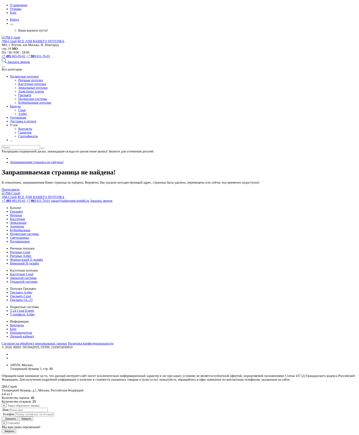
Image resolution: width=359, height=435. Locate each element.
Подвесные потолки (24, 76)
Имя (5, 410)
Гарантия (24, 132)
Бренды (15, 106)
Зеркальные (18, 222)
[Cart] (11, 24)
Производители (21, 332)
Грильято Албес (21, 292)
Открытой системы (23, 281)
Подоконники (20, 241)
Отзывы (15, 9)
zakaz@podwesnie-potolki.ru (70, 200)
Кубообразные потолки (34, 102)
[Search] (4, 62)
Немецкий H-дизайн (24, 263)
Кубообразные (20, 230)
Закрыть (26, 418)
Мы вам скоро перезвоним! (21, 427)
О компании (18, 5)
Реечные (16, 215)
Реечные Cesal (20, 252)
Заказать (9, 418)
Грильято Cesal (20, 296)
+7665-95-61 (14, 56)
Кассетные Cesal (21, 274)
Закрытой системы (23, 278)
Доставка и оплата (23, 121)
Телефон (8, 414)
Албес (22, 114)
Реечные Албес (21, 256)
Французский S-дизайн (26, 259)
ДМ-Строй (9, 41)
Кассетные (17, 219)
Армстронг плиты (31, 91)
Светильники (19, 237)
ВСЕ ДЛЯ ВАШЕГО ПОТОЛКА (41, 41)
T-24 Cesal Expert (22, 310)
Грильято (24, 95)
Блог (13, 12)
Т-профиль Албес (22, 314)
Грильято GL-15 (21, 300)
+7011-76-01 (38, 56)
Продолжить (11, 189)
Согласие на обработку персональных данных (34, 343)
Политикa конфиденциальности (90, 343)
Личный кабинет (22, 336)
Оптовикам (18, 117)
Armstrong (17, 226)
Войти (14, 19)
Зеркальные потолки (33, 87)
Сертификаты (28, 136)
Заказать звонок (18, 62)
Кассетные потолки (32, 84)
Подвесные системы (32, 99)
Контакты (25, 128)
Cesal (22, 110)
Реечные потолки (30, 80)
